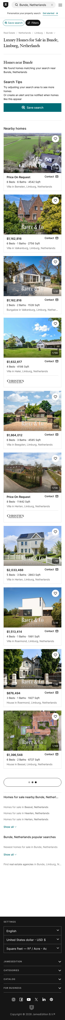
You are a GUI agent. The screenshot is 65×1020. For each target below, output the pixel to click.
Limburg (38, 32)
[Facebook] (21, 999)
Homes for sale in (26, 807)
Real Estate (9, 32)
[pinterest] (51, 999)
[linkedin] (44, 999)
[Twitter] (36, 999)
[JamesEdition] (6, 5)
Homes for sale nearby (33, 797)
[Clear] (52, 5)
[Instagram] (13, 999)
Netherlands (25, 32)
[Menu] (60, 5)
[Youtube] (28, 999)
